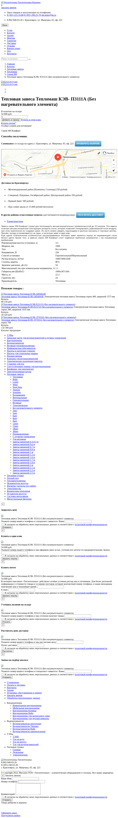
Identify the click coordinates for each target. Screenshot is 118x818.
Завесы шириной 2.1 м (24, 468)
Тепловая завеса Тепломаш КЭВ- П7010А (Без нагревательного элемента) (37, 320)
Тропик (16, 390)
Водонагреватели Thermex (26, 726)
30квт (15, 431)
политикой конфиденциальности (91, 524)
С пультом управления (24, 436)
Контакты (12, 53)
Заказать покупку (9, 559)
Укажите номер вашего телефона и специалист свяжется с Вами (33, 521)
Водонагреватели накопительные (29, 731)
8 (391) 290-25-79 (32, 15)
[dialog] (31, 120)
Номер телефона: (9, 781)
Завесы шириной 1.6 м (24, 457)
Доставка (11, 43)
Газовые (17, 749)
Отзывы (11, 46)
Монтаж (11, 38)
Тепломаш (12, 71)
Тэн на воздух (19, 742)
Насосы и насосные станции (21, 351)
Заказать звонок (14, 695)
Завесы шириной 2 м (23, 465)
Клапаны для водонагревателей (22, 358)
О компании (13, 682)
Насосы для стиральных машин (22, 353)
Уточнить (6, 622)
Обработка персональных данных (23, 698)
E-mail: (4, 589)
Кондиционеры (14, 340)
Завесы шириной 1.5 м (24, 455)
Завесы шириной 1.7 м (24, 460)
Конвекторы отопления (18, 491)
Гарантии (11, 40)
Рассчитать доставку (90, 215)
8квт (15, 418)
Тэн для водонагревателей (26, 744)
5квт (15, 413)
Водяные (17, 403)
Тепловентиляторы (16, 481)
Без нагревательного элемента (27, 408)
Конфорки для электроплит (20, 369)
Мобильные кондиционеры (26, 708)
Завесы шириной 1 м (23, 452)
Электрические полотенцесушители (24, 361)
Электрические (20, 405)
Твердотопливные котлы (19, 371)
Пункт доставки (9, 645)
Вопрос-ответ (13, 48)
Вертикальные (20, 397)
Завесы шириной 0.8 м (24, 449)
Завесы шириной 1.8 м (24, 462)
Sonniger (17, 392)
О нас (10, 30)
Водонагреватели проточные (27, 723)
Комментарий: (8, 794)
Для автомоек (19, 439)
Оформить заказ (9, 813)
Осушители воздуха (16, 494)
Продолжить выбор (10, 815)
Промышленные (21, 434)
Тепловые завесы (15, 69)
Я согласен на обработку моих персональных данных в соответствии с (55, 524)
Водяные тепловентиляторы (21, 345)
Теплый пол (13, 478)
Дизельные (18, 752)
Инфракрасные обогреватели (21, 348)
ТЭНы (10, 335)
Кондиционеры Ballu (23, 713)
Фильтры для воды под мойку (21, 486)
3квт (15, 410)
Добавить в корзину (10, 120)
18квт (15, 429)
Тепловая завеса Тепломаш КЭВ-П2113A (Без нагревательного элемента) (37, 307)
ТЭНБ (16, 736)
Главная (11, 64)
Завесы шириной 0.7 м (24, 447)
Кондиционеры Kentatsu (24, 710)
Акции (10, 35)
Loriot (15, 382)
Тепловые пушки (15, 475)
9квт (15, 421)
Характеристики (15, 221)
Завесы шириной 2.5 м (24, 473)
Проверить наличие (88, 143)
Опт (9, 51)
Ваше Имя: (6, 778)
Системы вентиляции (17, 496)
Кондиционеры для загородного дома (31, 716)
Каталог (11, 33)
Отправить (7, 527)
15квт (15, 426)
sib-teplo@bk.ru (48, 15)
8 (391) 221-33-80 (15, 15)
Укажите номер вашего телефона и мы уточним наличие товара (32, 616)
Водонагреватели (15, 343)
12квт (15, 423)
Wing (15, 384)
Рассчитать (7, 651)
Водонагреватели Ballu (24, 729)
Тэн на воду (18, 739)
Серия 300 (12, 74)
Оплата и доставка (16, 685)
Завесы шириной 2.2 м (24, 470)
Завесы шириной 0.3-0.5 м (25, 442)
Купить (4, 299)
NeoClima (17, 387)
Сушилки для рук (15, 364)
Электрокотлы (14, 488)
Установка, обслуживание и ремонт (24, 693)
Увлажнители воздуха (17, 483)
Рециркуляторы (14, 356)
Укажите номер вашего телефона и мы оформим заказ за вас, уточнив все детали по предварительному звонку (55, 550)
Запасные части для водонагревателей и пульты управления (36, 338)
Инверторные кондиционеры (27, 705)
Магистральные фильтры (19, 499)
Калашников (19, 395)
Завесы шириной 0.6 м (24, 444)
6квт (15, 416)
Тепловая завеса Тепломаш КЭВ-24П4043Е (22, 296)
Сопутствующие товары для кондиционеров (29, 366)
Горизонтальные (21, 400)
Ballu (15, 379)
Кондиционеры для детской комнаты (31, 718)
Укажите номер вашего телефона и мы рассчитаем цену (29, 642)
